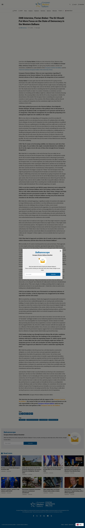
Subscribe (53, 274)
